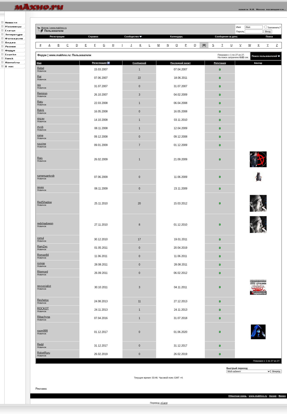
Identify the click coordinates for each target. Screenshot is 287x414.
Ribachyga (43, 316)
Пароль (240, 31)
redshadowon (45, 223)
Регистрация (57, 36)
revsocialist (44, 286)
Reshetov (43, 300)
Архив (272, 396)
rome (40, 135)
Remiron (42, 93)
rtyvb (40, 127)
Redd (40, 344)
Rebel (40, 68)
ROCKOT (43, 308)
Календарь (176, 36)
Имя (238, 27)
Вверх (282, 396)
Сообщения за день (226, 36)
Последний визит (180, 63)
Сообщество (131, 36)
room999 (42, 330)
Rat (39, 76)
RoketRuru (43, 352)
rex (39, 85)
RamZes (42, 246)
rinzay (41, 118)
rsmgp (41, 263)
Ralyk (40, 110)
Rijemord (42, 271)
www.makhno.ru (258, 396)
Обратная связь (237, 396)
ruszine (41, 143)
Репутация (220, 63)
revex (40, 187)
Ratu (40, 101)
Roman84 (43, 254)
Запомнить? (274, 27)
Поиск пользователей (264, 56)
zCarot (164, 403)
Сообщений (139, 63)
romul (40, 238)
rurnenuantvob (45, 175)
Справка (93, 36)
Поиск (269, 36)
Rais (40, 158)
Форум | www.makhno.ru (54, 27)
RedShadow (44, 202)
